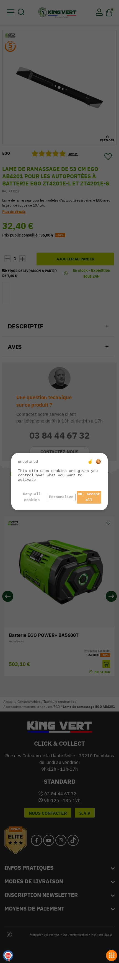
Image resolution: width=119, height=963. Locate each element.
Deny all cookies (32, 497)
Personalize (61, 497)
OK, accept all (89, 497)
